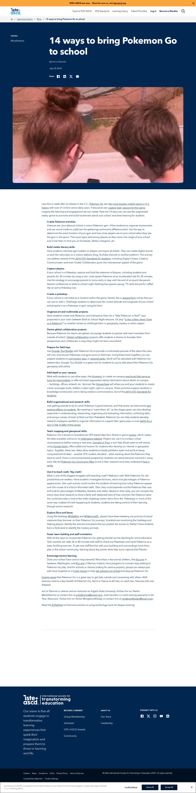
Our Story (106, 716)
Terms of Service (77, 773)
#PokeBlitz (73, 516)
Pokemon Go (96, 203)
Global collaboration (78, 337)
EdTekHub (57, 605)
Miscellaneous (17, 40)
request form (129, 297)
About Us (105, 710)
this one (140, 559)
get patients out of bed (108, 571)
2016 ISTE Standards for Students (93, 258)
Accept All (169, 787)
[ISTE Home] (16, 11)
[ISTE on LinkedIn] (168, 716)
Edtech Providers (139, 11)
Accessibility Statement (33, 779)
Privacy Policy (62, 773)
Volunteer (69, 723)
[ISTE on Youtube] (161, 716)
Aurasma (97, 376)
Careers (26, 773)
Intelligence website (91, 438)
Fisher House (80, 571)
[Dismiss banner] (193, 3)
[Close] (192, 787)
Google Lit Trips (101, 442)
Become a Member (73, 710)
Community (70, 735)
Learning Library (120, 11)
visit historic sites (77, 358)
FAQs (52, 773)
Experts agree (49, 577)
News (34, 773)
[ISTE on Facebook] (142, 716)
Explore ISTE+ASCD (82, 11)
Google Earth (60, 446)
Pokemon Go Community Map (77, 461)
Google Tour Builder (62, 351)
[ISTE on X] (148, 716)
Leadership (107, 723)
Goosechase (102, 384)
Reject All (150, 787)
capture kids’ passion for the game (126, 207)
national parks (97, 358)
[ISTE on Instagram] (155, 716)
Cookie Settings (51, 779)
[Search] (183, 11)
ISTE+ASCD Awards (74, 729)
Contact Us (43, 773)
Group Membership (74, 716)
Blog (39, 19)
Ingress (132, 434)
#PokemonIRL (91, 516)
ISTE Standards (102, 11)
